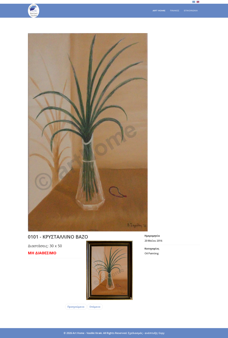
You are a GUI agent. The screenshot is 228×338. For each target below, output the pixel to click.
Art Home (159, 10)
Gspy (162, 333)
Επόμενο (95, 306)
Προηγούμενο (75, 306)
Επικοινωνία (191, 10)
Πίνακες (174, 10)
